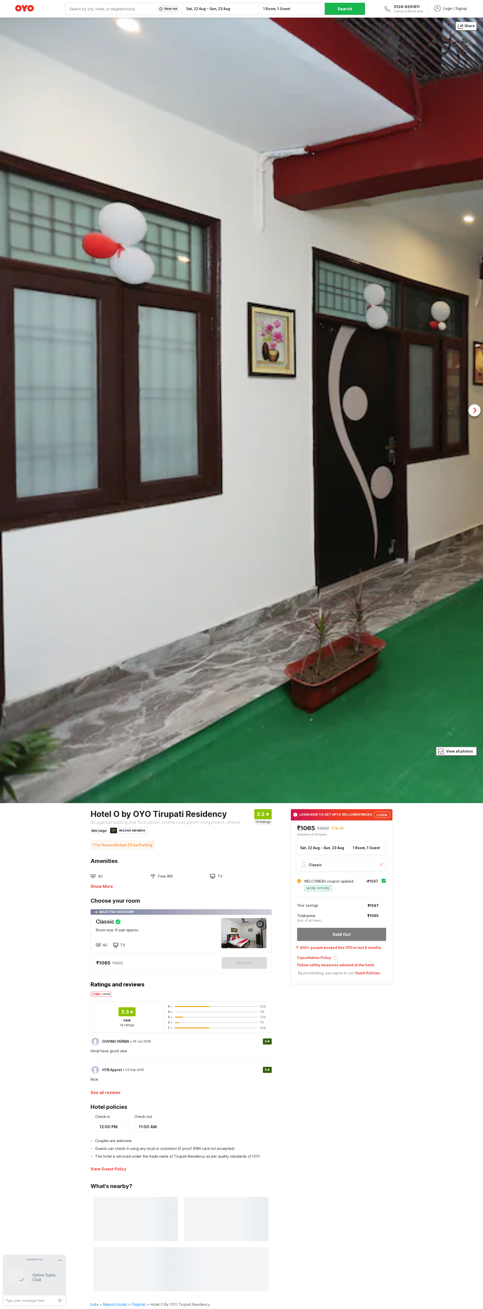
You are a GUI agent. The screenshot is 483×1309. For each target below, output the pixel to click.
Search (345, 8)
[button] (341, 959)
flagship (139, 1304)
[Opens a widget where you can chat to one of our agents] (34, 1280)
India (94, 1304)
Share (469, 26)
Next (474, 410)
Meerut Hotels (115, 1304)
